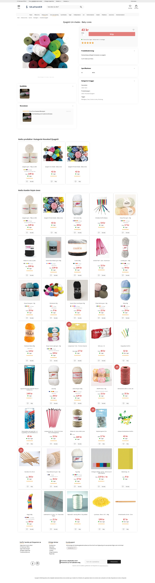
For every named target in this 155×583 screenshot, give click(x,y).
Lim (83, 14)
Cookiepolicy (52, 548)
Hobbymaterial (77, 14)
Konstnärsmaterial (120, 14)
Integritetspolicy (53, 552)
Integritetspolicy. (103, 565)
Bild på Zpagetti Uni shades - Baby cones (46, 77)
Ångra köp (51, 554)
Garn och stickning (54, 14)
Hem (18, 17)
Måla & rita (36, 14)
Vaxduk (98, 14)
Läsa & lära (111, 14)
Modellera (104, 14)
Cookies (51, 550)
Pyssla (30, 14)
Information (133, 1)
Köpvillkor (51, 547)
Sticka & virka (45, 14)
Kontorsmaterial (90, 14)
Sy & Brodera (64, 14)
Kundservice (52, 545)
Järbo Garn (84, 88)
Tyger (70, 14)
